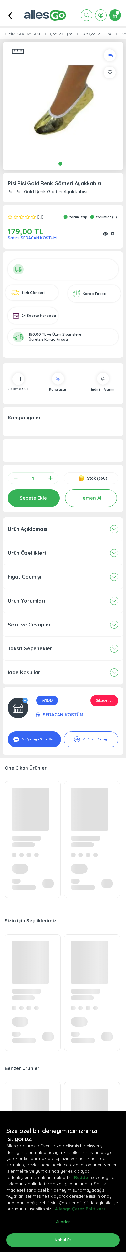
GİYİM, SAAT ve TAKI (22, 34)
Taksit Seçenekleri (31, 648)
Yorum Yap (77, 217)
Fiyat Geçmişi (24, 577)
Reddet (82, 1177)
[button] (63, 102)
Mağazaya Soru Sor (38, 739)
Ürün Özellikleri (27, 553)
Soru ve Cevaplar (29, 624)
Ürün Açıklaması (27, 529)
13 (112, 233)
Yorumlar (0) (106, 217)
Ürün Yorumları (26, 600)
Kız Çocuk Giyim (97, 34)
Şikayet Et (104, 700)
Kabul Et (63, 1239)
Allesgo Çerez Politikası (80, 1208)
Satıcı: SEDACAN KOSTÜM (32, 237)
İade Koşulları (25, 672)
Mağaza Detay (94, 739)
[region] (63, 1181)
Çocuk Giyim (61, 34)
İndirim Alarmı (102, 390)
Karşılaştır (58, 390)
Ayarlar (63, 1221)
